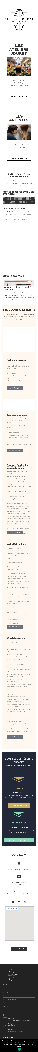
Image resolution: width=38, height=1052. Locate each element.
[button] (19, 34)
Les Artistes (6, 996)
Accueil (5, 989)
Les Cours (6, 1006)
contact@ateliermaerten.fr (17, 724)
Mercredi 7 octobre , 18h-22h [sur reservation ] (18, 288)
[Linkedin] (25, 902)
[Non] (36, 1045)
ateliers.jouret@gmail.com (16, 1031)
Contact (5, 1010)
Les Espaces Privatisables (11, 999)
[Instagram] (19, 902)
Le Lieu (5, 992)
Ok (19, 1049)
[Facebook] (13, 902)
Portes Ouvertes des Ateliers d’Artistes (20, 212)
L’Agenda (6, 1003)
